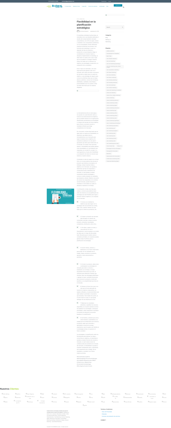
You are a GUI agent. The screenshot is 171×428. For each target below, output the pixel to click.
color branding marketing (112, 82)
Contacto (118, 5)
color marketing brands (111, 138)
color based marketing (111, 72)
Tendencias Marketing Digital (113, 161)
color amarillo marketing (111, 58)
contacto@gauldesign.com (68, 1)
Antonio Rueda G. (85, 31)
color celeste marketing (111, 87)
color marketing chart (111, 140)
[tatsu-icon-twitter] (118, 1)
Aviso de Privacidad (107, 411)
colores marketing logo (111, 110)
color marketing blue (111, 135)
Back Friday (109, 56)
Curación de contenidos (92, 6)
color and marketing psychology (113, 63)
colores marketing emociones (113, 107)
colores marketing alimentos (112, 100)
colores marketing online (112, 112)
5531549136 (51, 1)
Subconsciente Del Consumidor (113, 156)
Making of (108, 39)
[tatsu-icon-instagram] (120, 1)
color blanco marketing (111, 77)
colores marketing (110, 97)
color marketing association (112, 125)
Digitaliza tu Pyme (76, 6)
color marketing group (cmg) (112, 143)
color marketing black (111, 133)
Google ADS (84, 6)
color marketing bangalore (112, 130)
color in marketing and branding (113, 123)
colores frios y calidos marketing (113, 95)
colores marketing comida (112, 102)
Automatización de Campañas (113, 53)
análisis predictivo (110, 51)
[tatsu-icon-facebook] (116, 1)
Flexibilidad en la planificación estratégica (86, 24)
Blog (107, 6)
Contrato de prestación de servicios (111, 416)
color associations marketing (112, 69)
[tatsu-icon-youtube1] (123, 1)
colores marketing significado (113, 120)
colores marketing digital (112, 105)
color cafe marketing (111, 85)
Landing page (101, 6)
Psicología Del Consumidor (112, 151)
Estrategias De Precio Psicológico (114, 148)
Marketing (108, 41)
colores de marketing (111, 92)
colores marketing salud (112, 118)
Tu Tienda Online (68, 6)
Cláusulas (104, 414)
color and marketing (111, 61)
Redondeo (109, 153)
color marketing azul (111, 128)
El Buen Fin (119, 145)
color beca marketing (111, 74)
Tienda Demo (103, 1)
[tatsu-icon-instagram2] (105, 422)
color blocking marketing (112, 79)
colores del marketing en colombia (114, 90)
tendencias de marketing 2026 (113, 158)
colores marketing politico (112, 115)
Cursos (109, 1)
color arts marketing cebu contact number (114, 67)
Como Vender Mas (110, 145)
